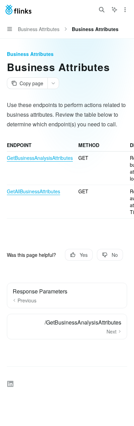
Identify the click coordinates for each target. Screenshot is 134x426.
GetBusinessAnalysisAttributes (40, 157)
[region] (67, 180)
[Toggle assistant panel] (114, 10)
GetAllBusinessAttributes (33, 191)
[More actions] (125, 9)
